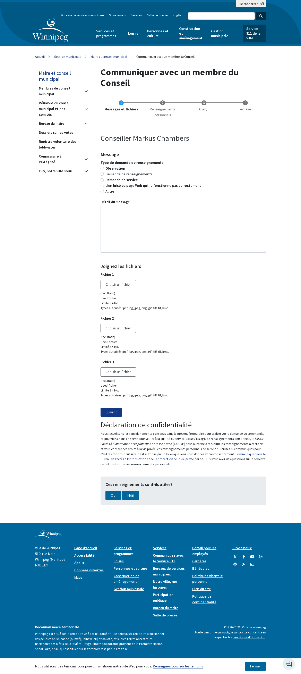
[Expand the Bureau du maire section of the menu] (86, 123)
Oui (113, 495)
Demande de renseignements (129, 174)
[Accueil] (50, 30)
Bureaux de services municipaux (82, 15)
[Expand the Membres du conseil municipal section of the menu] (86, 91)
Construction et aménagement (190, 33)
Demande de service (121, 179)
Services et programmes (106, 33)
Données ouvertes (89, 570)
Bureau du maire (51, 123)
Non (130, 495)
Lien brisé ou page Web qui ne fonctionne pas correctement (153, 185)
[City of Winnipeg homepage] (48, 536)
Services (136, 15)
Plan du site (201, 589)
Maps (78, 577)
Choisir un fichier (118, 284)
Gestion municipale (219, 33)
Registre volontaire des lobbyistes (57, 144)
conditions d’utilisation (249, 637)
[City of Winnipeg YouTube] (252, 556)
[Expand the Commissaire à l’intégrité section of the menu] (86, 159)
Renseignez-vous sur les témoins (178, 666)
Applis (79, 562)
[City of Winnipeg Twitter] (235, 556)
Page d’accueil (85, 548)
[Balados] (235, 564)
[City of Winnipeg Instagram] (260, 556)
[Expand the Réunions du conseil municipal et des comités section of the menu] (86, 109)
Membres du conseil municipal (54, 91)
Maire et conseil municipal (109, 56)
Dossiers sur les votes (56, 132)
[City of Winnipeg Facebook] (243, 556)
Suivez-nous (117, 15)
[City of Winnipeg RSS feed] (243, 564)
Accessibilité (84, 555)
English (178, 15)
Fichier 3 (107, 362)
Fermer (255, 666)
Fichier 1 (107, 274)
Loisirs (133, 33)
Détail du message (115, 202)
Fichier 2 (107, 318)
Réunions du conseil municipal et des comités (54, 109)
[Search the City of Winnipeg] (261, 16)
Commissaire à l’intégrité (50, 159)
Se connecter (249, 4)
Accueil (40, 56)
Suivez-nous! (242, 548)
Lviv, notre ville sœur (55, 171)
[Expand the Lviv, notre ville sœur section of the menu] (86, 171)
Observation (115, 168)
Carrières (199, 561)
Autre (109, 191)
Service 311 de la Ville (253, 33)
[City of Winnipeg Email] (252, 564)
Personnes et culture (158, 33)
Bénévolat (200, 568)
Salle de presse (157, 15)
